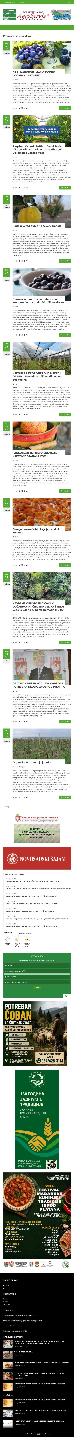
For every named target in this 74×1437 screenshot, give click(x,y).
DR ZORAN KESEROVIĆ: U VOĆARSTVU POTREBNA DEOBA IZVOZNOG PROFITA (39, 685)
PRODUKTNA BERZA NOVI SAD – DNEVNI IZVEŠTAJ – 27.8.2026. (31, 926)
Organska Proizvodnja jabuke (32, 762)
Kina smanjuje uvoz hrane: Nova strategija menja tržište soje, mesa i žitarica (37, 919)
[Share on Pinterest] (24, 108)
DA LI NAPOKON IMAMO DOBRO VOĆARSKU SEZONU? (34, 74)
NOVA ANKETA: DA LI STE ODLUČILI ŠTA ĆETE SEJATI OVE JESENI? (33, 881)
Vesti (16, 80)
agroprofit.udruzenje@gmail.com (31, 1321)
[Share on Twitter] (22, 108)
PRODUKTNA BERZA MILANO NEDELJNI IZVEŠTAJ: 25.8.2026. (30, 911)
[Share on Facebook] (19, 108)
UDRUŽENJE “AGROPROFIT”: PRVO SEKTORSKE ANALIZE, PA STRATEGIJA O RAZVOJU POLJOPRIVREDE (39, 1342)
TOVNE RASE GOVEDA (23, 1352)
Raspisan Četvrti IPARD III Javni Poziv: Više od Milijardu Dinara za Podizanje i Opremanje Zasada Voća (37, 149)
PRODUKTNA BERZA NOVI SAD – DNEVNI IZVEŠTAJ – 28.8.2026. (31, 896)
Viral (38, 1434)
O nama (5, 1299)
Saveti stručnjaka (20, 767)
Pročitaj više (65, 108)
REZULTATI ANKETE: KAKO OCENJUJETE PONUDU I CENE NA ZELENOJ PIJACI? (38, 889)
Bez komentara (7, 52)
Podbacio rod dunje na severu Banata (37, 225)
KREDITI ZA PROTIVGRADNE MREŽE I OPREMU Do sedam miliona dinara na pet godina (37, 376)
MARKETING (7, 1305)
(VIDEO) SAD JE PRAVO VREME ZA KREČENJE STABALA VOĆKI (35, 454)
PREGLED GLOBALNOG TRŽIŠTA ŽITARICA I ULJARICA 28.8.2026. (32, 904)
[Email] (27, 108)
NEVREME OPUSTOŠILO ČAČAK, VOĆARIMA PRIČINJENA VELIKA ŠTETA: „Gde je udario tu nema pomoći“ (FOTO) (38, 606)
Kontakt (5, 1302)
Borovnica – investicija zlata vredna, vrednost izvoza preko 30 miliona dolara (38, 301)
